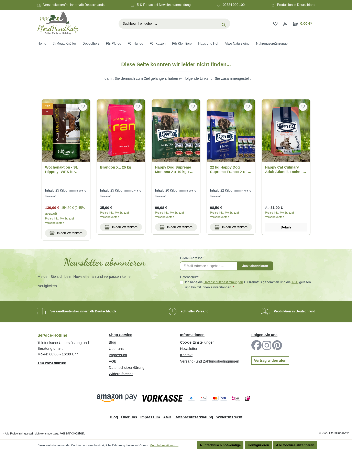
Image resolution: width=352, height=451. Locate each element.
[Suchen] (224, 24)
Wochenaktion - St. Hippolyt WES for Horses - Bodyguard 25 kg (65, 169)
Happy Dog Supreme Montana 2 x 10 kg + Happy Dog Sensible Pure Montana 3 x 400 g (175, 169)
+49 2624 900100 (51, 363)
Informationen (192, 335)
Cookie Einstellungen (197, 342)
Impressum (118, 355)
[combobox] (169, 24)
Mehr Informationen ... (164, 445)
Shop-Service (120, 335)
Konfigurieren (258, 445)
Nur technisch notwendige (220, 445)
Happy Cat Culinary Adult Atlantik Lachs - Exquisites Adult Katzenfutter (283, 169)
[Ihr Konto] (285, 24)
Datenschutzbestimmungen (223, 282)
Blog (112, 342)
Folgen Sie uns (264, 335)
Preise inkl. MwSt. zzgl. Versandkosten (60, 220)
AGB (295, 282)
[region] (176, 170)
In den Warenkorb (69, 233)
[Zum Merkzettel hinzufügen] (83, 107)
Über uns (116, 349)
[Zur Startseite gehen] (57, 22)
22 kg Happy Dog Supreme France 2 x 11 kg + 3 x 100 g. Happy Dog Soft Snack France (230, 169)
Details (286, 227)
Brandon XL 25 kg (115, 167)
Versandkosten (72, 433)
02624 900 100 (234, 5)
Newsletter (188, 349)
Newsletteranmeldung (175, 5)
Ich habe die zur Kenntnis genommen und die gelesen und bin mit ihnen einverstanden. (248, 284)
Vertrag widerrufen (270, 360)
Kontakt (186, 355)
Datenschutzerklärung (126, 368)
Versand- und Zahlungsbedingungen (209, 361)
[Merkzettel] (275, 24)
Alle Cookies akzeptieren (295, 445)
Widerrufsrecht (121, 374)
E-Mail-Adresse (192, 258)
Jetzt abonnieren (255, 266)
